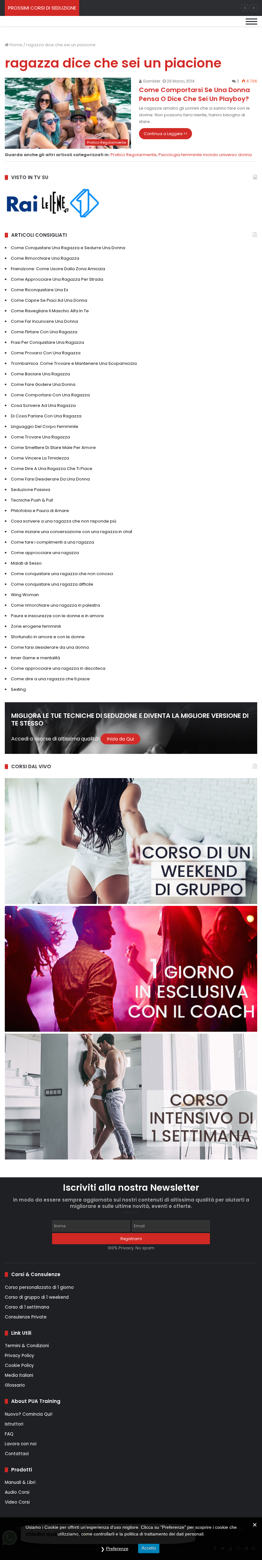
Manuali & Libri (20, 1482)
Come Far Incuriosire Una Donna (44, 321)
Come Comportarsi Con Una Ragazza (50, 395)
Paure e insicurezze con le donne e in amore (57, 616)
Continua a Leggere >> (165, 133)
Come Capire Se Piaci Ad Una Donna (49, 300)
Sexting (18, 689)
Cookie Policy (19, 1365)
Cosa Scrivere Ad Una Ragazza (43, 405)
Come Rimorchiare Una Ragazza (45, 258)
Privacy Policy (19, 1356)
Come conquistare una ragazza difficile (52, 584)
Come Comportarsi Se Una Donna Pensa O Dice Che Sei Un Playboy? (194, 94)
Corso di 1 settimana (27, 1307)
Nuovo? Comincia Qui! (28, 1414)
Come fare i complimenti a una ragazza (52, 542)
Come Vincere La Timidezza (40, 458)
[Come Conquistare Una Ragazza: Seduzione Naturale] (48, 26)
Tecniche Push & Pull (32, 500)
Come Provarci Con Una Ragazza (46, 353)
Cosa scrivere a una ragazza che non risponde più (63, 521)
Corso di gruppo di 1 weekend (37, 1297)
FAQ (9, 1434)
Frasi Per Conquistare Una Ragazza (47, 342)
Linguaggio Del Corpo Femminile (44, 426)
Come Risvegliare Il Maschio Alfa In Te (50, 311)
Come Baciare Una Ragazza (40, 374)
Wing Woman (25, 595)
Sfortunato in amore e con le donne (48, 637)
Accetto (149, 1548)
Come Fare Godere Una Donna (43, 384)
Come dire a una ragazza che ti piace (50, 679)
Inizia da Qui (120, 739)
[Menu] (251, 26)
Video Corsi (17, 1502)
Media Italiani (19, 1375)
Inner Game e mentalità (35, 658)
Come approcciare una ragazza (45, 553)
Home (15, 45)
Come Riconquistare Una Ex (39, 290)
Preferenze (117, 1548)
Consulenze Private (26, 1317)
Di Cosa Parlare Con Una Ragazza (46, 416)
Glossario (15, 1385)
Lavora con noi (20, 1444)
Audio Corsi (17, 1492)
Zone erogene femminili (36, 626)
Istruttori (14, 1424)
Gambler (151, 81)
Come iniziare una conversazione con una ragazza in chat (71, 532)
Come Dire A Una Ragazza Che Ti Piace (51, 469)
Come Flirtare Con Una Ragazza (44, 332)
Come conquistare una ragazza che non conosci (62, 574)
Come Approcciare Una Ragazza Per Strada (57, 279)
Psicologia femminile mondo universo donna (205, 155)
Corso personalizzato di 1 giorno (39, 1287)
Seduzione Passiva (30, 490)
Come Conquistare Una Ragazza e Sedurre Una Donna (68, 248)
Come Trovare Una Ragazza (40, 437)
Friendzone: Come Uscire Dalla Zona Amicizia (58, 269)
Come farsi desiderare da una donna (50, 647)
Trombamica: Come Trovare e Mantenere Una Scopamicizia (74, 363)
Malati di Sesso (26, 563)
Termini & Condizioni (27, 1346)
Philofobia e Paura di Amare (40, 511)
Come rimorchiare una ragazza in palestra (55, 605)
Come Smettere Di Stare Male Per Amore (53, 447)
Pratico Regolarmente (134, 155)
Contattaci (17, 1454)
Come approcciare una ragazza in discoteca (58, 668)
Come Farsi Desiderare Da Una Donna (50, 479)
